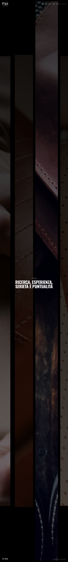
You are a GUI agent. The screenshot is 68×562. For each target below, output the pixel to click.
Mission (53, 3)
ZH (65, 3)
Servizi (50, 3)
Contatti (57, 3)
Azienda (46, 3)
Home (43, 3)
